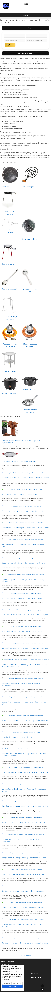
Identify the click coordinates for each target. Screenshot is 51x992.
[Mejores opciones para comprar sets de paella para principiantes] (25, 678)
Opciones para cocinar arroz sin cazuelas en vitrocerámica (23, 511)
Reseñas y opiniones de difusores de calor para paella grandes (25, 943)
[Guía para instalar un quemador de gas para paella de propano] (25, 610)
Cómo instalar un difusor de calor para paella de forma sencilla (25, 772)
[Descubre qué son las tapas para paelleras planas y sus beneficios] (25, 919)
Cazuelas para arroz (29, 389)
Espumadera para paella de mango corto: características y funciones (23, 580)
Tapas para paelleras (29, 239)
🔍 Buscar (10, 45)
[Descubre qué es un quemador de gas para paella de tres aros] (25, 801)
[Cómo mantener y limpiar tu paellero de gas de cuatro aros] (25, 558)
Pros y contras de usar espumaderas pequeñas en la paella (23, 874)
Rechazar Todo (17, 983)
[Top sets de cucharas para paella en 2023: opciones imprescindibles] (25, 428)
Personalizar (7, 983)
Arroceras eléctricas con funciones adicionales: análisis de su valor (24, 545)
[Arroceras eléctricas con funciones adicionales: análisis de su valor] (25, 539)
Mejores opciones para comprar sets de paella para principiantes (21, 684)
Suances (28, 3)
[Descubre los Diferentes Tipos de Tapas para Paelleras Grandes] (25, 523)
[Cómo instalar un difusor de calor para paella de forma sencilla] (25, 767)
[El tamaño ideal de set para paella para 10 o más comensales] (25, 817)
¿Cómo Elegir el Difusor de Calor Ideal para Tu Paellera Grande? (25, 478)
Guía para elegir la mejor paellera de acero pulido (20, 461)
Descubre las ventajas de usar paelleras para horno (20, 737)
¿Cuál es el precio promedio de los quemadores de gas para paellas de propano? (24, 755)
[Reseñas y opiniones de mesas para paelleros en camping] (25, 886)
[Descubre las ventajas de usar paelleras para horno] (25, 732)
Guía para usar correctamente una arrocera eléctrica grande (24, 494)
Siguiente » (28, 955)
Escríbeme (36, 977)
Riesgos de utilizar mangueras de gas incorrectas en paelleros (24, 858)
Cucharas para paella (9, 289)
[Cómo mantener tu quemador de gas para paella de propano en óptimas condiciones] (25, 660)
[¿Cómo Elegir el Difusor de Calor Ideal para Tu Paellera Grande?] (25, 473)
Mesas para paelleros (10, 371)
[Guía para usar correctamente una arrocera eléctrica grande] (25, 489)
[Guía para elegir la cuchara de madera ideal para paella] (25, 626)
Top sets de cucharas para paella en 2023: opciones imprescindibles (21, 441)
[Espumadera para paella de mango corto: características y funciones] (25, 574)
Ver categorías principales (26, 28)
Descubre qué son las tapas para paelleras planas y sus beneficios (22, 925)
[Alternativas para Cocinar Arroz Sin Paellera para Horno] (25, 593)
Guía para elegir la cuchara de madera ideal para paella (22, 631)
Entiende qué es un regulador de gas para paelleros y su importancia (22, 840)
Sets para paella (8, 264)
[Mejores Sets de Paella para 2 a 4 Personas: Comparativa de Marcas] (25, 784)
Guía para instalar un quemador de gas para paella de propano (25, 615)
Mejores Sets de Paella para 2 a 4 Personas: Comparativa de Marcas (24, 790)
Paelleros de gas (28, 186)
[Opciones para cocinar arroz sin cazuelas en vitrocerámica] (25, 506)
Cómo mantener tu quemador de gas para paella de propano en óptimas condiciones (24, 665)
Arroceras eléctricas (9, 393)
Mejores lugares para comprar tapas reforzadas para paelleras (25, 648)
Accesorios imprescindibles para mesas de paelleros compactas (25, 720)
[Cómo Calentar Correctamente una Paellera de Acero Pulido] (25, 903)
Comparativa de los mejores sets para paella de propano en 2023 (24, 703)
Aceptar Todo (12, 986)
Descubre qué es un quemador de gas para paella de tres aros (25, 806)
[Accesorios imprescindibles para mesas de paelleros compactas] (25, 715)
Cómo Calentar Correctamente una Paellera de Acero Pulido (24, 907)
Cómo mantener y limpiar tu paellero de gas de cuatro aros (23, 563)
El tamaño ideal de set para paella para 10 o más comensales (24, 822)
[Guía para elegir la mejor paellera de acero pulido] (25, 454)
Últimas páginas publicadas (25, 53)
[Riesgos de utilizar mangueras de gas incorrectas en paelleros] (25, 853)
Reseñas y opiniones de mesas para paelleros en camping (23, 891)
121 (25, 955)
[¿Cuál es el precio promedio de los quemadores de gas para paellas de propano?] (25, 749)
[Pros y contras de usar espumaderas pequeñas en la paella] (25, 869)
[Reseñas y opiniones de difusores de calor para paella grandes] (25, 938)
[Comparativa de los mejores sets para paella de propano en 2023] (25, 697)
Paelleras (5, 186)
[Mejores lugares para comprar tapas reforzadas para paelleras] (25, 643)
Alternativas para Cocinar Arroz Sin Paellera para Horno (22, 598)
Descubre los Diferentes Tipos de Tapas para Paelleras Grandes (25, 527)
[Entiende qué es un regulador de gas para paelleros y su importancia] (25, 834)
